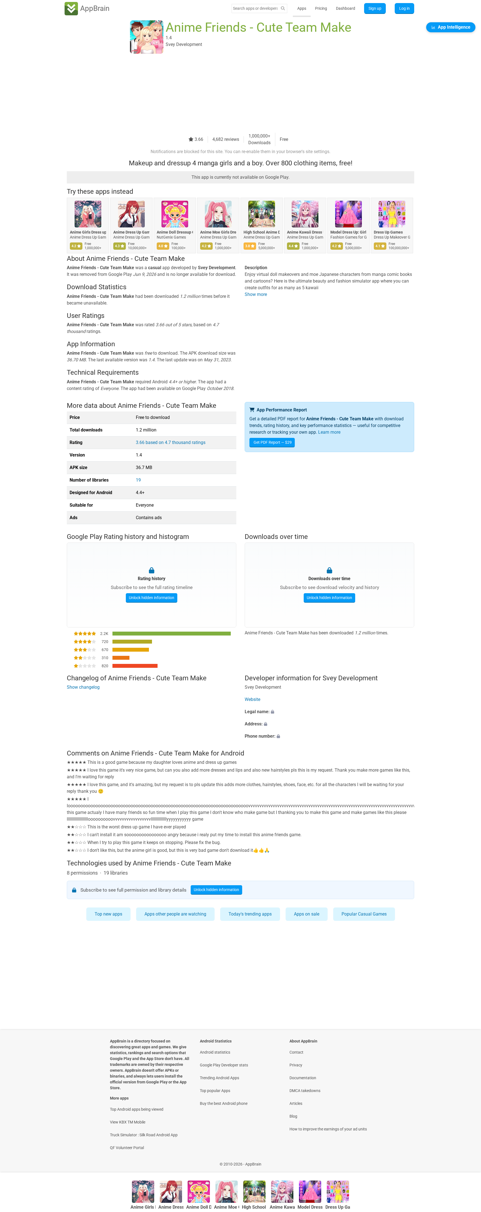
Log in (404, 8)
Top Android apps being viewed (136, 1109)
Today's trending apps (250, 914)
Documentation (302, 1078)
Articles (295, 1103)
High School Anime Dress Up (262, 232)
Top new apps (108, 914)
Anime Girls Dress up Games (88, 232)
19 (138, 480)
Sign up (375, 8)
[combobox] (255, 8)
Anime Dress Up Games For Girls (131, 232)
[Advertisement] (234, 94)
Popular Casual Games (364, 914)
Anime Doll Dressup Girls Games (175, 232)
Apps (301, 8)
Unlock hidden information (151, 597)
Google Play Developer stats (224, 1065)
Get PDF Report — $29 (273, 442)
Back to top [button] (467, 1161)
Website (252, 699)
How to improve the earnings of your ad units (328, 1129)
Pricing (321, 8)
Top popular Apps (215, 1090)
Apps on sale (306, 914)
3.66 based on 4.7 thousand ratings (170, 442)
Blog (293, 1116)
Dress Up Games (388, 232)
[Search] (283, 8)
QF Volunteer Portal (127, 1147)
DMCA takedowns (304, 1090)
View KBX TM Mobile (127, 1122)
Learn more (329, 432)
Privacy (295, 1065)
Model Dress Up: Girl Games (348, 232)
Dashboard (345, 8)
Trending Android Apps (219, 1078)
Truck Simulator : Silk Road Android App (144, 1135)
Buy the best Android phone (223, 1103)
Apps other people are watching (175, 914)
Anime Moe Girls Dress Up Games (218, 232)
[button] (329, 711)
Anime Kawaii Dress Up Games (305, 232)
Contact (296, 1052)
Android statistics (215, 1052)
